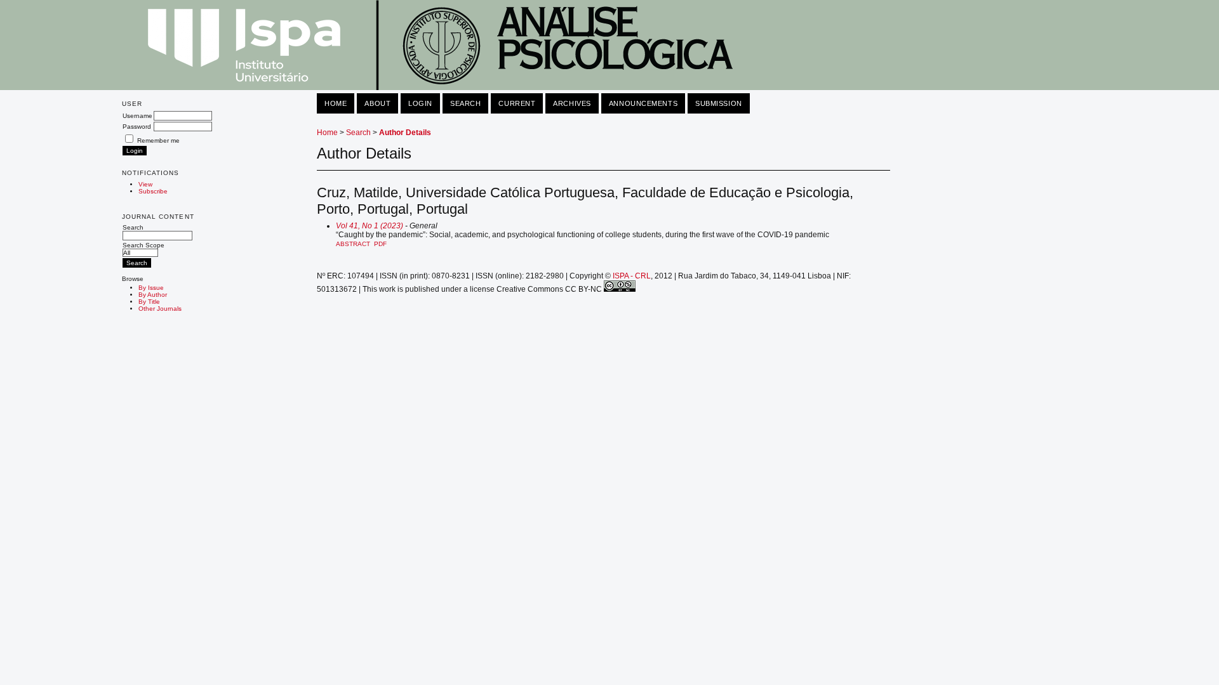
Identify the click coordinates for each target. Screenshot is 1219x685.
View (145, 184)
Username (137, 115)
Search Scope (143, 245)
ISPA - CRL (632, 275)
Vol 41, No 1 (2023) (369, 225)
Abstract (353, 243)
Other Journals (160, 308)
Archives (571, 103)
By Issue (151, 287)
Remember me (158, 140)
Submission (718, 103)
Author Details (405, 132)
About (377, 103)
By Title (149, 301)
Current (516, 103)
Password (137, 126)
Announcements (643, 103)
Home (335, 103)
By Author (152, 294)
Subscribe (153, 191)
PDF (380, 243)
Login (420, 103)
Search (133, 227)
